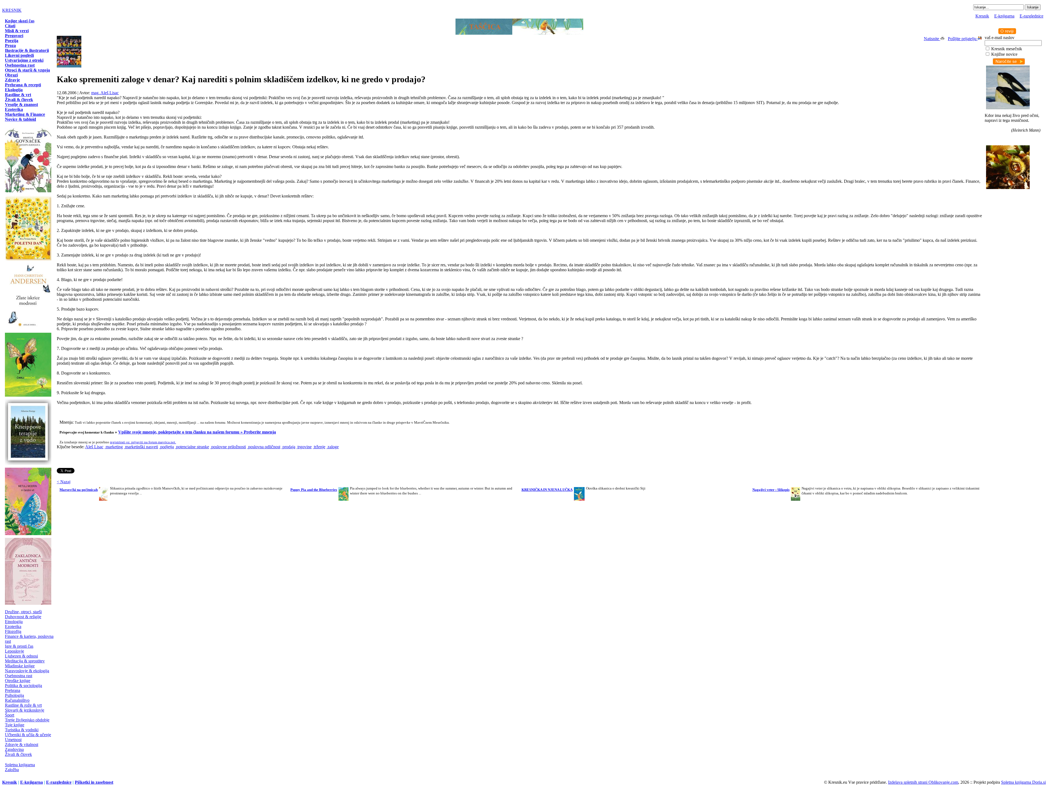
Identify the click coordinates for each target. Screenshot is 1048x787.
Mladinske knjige (20, 666)
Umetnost (13, 739)
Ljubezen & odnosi (21, 656)
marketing (114, 446)
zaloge (332, 446)
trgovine (304, 446)
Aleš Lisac (94, 446)
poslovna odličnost (263, 446)
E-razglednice (1031, 16)
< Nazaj (63, 481)
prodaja (288, 446)
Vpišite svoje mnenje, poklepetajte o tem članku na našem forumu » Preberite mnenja (197, 432)
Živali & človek (18, 754)
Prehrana (12, 690)
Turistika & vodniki (21, 729)
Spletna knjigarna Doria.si (1023, 782)
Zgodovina (14, 749)
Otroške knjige (17, 680)
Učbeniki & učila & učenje (28, 734)
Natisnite (932, 38)
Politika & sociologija (23, 685)
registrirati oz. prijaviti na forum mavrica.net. (143, 442)
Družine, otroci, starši (23, 611)
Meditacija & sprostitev (25, 661)
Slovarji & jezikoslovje (24, 710)
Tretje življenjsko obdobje (27, 720)
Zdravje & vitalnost (21, 744)
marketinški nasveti (141, 446)
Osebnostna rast (18, 675)
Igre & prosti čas (19, 646)
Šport (9, 715)
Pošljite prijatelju (963, 38)
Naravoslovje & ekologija (27, 670)
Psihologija (14, 695)
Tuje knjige (14, 725)
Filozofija (13, 631)
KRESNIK (12, 10)
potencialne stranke (192, 446)
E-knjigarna (1004, 16)
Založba (12, 769)
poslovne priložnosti (228, 446)
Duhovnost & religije (23, 616)
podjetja (166, 446)
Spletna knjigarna (20, 764)
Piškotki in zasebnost (94, 782)
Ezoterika (13, 626)
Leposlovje (14, 651)
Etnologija (14, 621)
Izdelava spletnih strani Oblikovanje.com (923, 782)
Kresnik (982, 16)
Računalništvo (17, 700)
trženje (319, 446)
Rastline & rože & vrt (23, 705)
